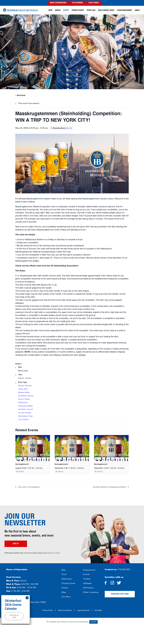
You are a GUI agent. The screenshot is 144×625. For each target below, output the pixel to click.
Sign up (16, 544)
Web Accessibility (65, 610)
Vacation (26, 419)
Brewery (21, 392)
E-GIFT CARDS (94, 3)
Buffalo (27, 392)
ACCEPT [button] (93, 622)
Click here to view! (14, 616)
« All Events (20, 95)
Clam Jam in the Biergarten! (28, 487)
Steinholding (22, 416)
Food (64, 575)
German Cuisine (24, 399)
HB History (88, 588)
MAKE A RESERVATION (58, 3)
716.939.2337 (124, 570)
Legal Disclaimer (83, 610)
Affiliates (87, 584)
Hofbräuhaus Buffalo (20, 10)
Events (65, 588)
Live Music (22, 409)
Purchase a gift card (120, 594)
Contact (87, 579)
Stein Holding (26, 412)
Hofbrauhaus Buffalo (25, 406)
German (30, 396)
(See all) (69, 128)
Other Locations (90, 592)
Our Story (66, 597)
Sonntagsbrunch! (22, 464)
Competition (22, 396)
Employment (89, 570)
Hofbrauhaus (22, 402)
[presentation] (32, 448)
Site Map (98, 610)
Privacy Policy (55, 553)
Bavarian (21, 385)
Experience (67, 579)
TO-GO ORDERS (77, 3)
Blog (64, 592)
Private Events (68, 584)
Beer (26, 389)
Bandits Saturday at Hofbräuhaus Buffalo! (110, 487)
